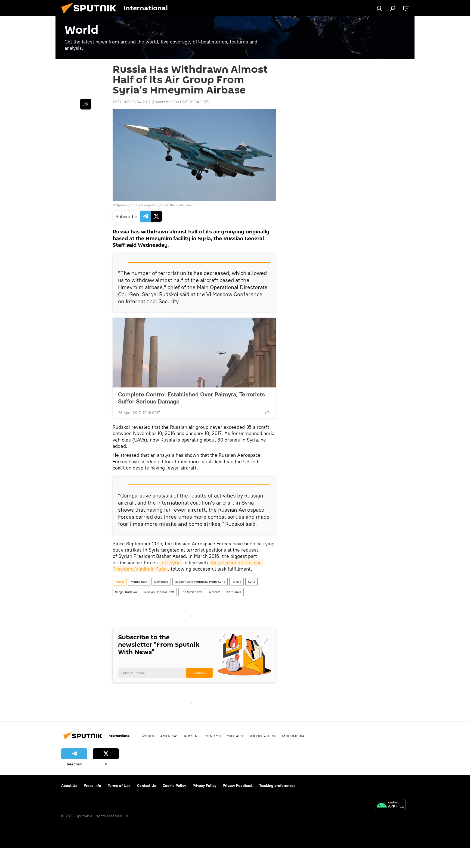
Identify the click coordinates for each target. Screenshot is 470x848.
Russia (236, 582)
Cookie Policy (174, 785)
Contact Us (146, 785)
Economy (211, 735)
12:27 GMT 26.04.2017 (131, 101)
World (119, 582)
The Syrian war (192, 592)
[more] (267, 412)
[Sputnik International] (90, 14)
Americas (169, 735)
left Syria (170, 562)
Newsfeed (161, 582)
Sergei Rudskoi (126, 592)
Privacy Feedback (238, 785)
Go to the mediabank (176, 205)
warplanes (233, 592)
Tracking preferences (277, 785)
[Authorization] (379, 8)
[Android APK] (390, 805)
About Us (69, 785)
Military (235, 735)
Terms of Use (119, 785)
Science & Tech (263, 735)
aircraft (214, 592)
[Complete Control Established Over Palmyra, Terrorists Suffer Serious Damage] (194, 352)
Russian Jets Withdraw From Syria (200, 582)
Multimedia (293, 735)
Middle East (139, 582)
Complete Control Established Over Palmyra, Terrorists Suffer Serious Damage (191, 398)
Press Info (92, 785)
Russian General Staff (158, 592)
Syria (251, 582)
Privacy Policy (204, 785)
